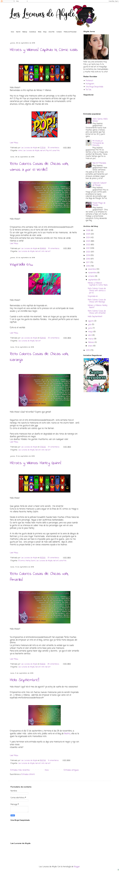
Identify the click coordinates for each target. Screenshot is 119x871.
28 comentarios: (54, 664)
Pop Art (49, 150)
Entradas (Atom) (28, 774)
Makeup (24, 31)
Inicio (12, 31)
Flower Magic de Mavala (99, 204)
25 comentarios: (54, 338)
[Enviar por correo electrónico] (64, 147)
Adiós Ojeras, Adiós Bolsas (100, 119)
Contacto (59, 31)
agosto (91, 321)
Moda (39, 31)
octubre (91, 276)
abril (90, 335)
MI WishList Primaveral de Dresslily (98, 143)
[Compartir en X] (67, 147)
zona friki (56, 150)
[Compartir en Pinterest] (70, 147)
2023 (88, 241)
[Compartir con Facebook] (68, 147)
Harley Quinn (30, 560)
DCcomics (21, 560)
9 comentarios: (54, 760)
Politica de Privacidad (70, 31)
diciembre (92, 269)
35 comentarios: (54, 148)
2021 (88, 248)
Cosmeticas (32, 31)
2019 (88, 255)
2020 (88, 251)
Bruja (44, 31)
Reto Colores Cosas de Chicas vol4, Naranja (97, 300)
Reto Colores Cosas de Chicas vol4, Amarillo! (97, 312)
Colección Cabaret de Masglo (100, 184)
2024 (88, 237)
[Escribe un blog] (65, 147)
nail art (42, 150)
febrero (91, 342)
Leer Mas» (14, 142)
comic (20, 150)
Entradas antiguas (71, 770)
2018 (88, 259)
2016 (88, 266)
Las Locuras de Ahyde (31, 150)
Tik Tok (88, 89)
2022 (88, 244)
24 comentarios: (54, 447)
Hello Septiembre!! (24, 680)
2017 (88, 262)
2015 (88, 350)
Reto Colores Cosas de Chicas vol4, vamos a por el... (97, 290)
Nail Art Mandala (99, 163)
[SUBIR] (118, 869)
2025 (88, 234)
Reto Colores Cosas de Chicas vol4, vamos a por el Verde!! (39, 167)
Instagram (90, 83)
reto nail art (45, 251)
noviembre (92, 272)
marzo (91, 338)
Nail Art (18, 31)
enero (90, 345)
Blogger (77, 866)
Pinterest (89, 80)
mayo (90, 331)
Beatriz (67, 733)
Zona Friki (51, 31)
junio (90, 328)
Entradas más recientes (20, 770)
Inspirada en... (21, 264)
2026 (88, 230)
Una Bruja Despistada (94, 86)
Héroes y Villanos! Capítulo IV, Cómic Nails (44, 50)
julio (90, 324)
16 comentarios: (54, 248)
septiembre (93, 279)
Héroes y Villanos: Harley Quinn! (35, 463)
